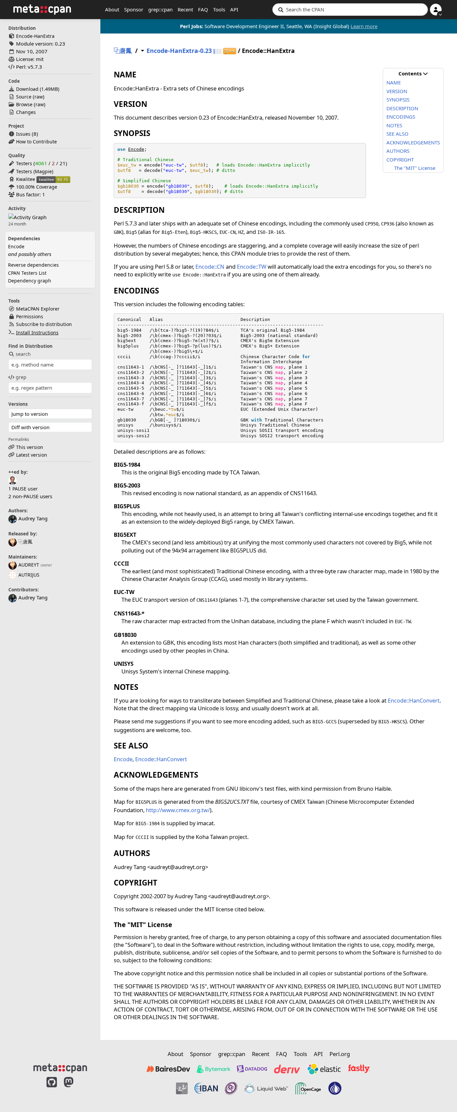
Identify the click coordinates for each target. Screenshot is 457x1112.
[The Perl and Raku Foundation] (335, 1089)
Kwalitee (25, 179)
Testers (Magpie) (34, 171)
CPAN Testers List (27, 273)
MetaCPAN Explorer (38, 309)
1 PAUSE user (23, 488)
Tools (219, 9)
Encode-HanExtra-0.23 (179, 51)
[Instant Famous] (231, 1089)
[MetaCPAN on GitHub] (52, 1089)
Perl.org (340, 1054)
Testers (24, 163)
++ (229, 51)
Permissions (29, 316)
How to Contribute (36, 141)
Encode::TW (251, 266)
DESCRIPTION (402, 108)
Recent (185, 9)
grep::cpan (160, 9)
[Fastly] (359, 1068)
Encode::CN (209, 266)
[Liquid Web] (266, 1089)
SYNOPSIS (397, 99)
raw (38, 96)
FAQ (203, 9)
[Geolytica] (182, 1089)
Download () (37, 89)
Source (23, 96)
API (234, 9)
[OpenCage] (308, 1089)
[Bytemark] (213, 1068)
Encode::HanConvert (414, 700)
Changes (26, 112)
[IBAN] (206, 1089)
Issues (23, 134)
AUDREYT (28, 565)
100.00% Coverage (36, 187)
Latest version (31, 455)
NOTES (394, 125)
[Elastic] (324, 1068)
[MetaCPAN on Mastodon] (75, 1089)
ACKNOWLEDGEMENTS (413, 142)
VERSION (396, 91)
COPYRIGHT (400, 159)
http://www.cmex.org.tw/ (178, 810)
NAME (393, 82)
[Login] (436, 9)
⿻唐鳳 (25, 541)
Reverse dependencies (33, 265)
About (112, 9)
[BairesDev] (168, 1068)
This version (29, 447)
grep (21, 377)
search (23, 354)
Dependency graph (29, 280)
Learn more (364, 26)
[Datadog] (252, 1068)
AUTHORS (397, 150)
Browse (24, 104)
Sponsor (133, 9)
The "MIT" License (414, 168)
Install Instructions (37, 332)
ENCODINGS (400, 116)
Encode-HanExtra (35, 36)
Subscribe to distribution (44, 324)
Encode (16, 246)
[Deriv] (287, 1068)
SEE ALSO (397, 133)
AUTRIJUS (28, 575)
